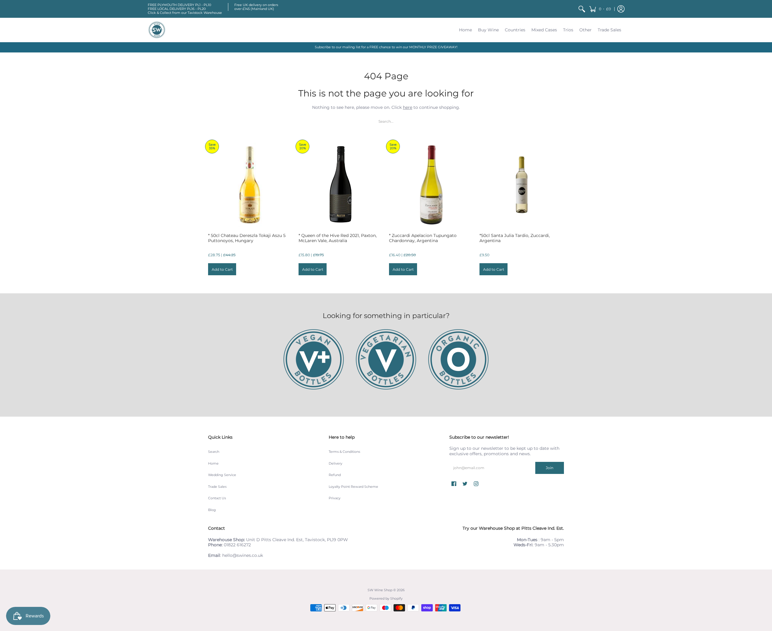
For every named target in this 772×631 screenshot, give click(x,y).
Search (213, 452)
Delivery (335, 463)
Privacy (334, 498)
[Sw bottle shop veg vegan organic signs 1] (386, 359)
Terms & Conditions (344, 452)
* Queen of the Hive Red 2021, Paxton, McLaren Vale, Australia (338, 238)
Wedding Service (222, 475)
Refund (335, 475)
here (407, 107)
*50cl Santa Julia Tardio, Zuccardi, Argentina (514, 238)
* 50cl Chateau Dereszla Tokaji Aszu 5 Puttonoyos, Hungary (247, 238)
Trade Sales (217, 487)
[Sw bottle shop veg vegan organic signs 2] (458, 359)
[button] (600, 9)
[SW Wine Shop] (157, 30)
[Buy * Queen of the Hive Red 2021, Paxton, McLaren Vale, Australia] (341, 185)
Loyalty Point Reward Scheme (353, 487)
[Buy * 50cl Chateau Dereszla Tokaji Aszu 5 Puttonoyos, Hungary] (250, 185)
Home (213, 463)
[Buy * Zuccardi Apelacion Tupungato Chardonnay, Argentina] (431, 185)
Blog (212, 510)
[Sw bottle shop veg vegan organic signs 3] (313, 359)
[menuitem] (581, 9)
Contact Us (217, 498)
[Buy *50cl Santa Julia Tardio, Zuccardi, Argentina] (521, 185)
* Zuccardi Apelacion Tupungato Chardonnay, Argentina (423, 238)
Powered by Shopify (386, 599)
